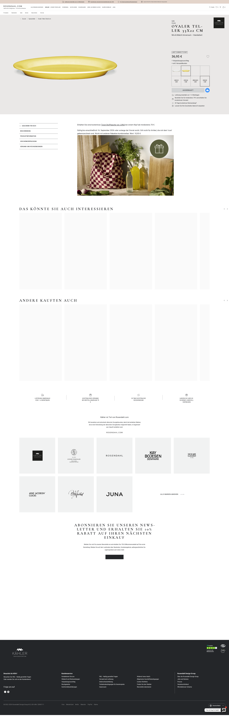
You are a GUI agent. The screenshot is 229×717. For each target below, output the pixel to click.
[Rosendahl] (114, 455)
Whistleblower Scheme (184, 686)
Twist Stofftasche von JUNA (113, 125)
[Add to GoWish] (207, 90)
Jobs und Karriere (182, 678)
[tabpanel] (125, 160)
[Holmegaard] (192, 455)
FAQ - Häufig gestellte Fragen (108, 675)
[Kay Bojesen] (153, 455)
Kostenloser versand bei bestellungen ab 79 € (102, 2)
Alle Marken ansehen (169, 493)
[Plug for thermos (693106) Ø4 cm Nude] (183, 270)
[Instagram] (8, 690)
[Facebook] (5, 690)
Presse (179, 680)
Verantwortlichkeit (183, 683)
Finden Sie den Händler (144, 683)
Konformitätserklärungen (69, 686)
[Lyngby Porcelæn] (76, 455)
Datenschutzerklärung (106, 680)
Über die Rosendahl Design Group (187, 675)
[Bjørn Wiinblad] (76, 493)
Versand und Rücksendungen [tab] (31, 146)
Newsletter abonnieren (144, 686)
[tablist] (38, 160)
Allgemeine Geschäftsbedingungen (148, 678)
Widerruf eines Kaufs (143, 675)
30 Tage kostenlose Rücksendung (128, 2)
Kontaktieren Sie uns (68, 675)
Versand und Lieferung (106, 678)
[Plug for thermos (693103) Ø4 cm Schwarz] (187, 270)
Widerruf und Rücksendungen (71, 678)
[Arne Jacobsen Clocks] (37, 493)
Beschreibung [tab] (25, 131)
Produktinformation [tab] (28, 136)
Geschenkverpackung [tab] (28, 141)
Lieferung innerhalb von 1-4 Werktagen (74, 2)
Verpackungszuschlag (68, 680)
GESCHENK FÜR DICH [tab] (29, 126)
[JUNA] (114, 493)
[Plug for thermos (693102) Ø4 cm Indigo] (191, 270)
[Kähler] (37, 455)
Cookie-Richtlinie (142, 680)
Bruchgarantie (66, 683)
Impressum (102, 686)
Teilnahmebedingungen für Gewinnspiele (112, 683)
